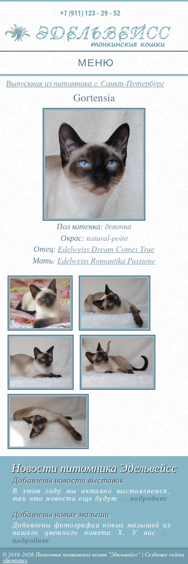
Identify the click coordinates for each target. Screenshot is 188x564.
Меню (94, 62)
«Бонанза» (15, 559)
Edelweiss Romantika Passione (106, 260)
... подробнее (142, 498)
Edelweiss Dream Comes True (106, 248)
